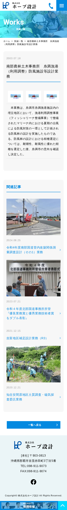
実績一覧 (18, 41)
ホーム (6, 41)
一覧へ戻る (34, 424)
